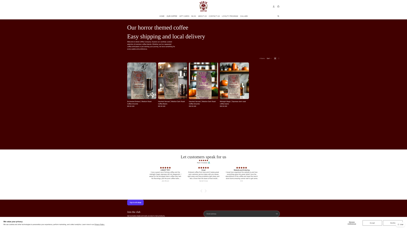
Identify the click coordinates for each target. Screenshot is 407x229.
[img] (203, 160)
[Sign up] (276, 214)
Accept (372, 223)
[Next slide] (153, 80)
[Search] (278, 16)
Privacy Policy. (100, 224)
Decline (392, 223)
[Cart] (278, 6)
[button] (269, 58)
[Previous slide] (130, 80)
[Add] (153, 96)
